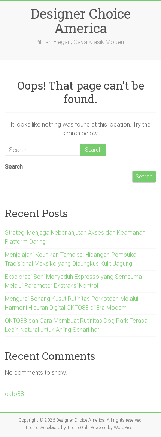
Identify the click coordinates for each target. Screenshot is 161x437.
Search (14, 166)
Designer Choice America (81, 20)
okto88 (14, 393)
